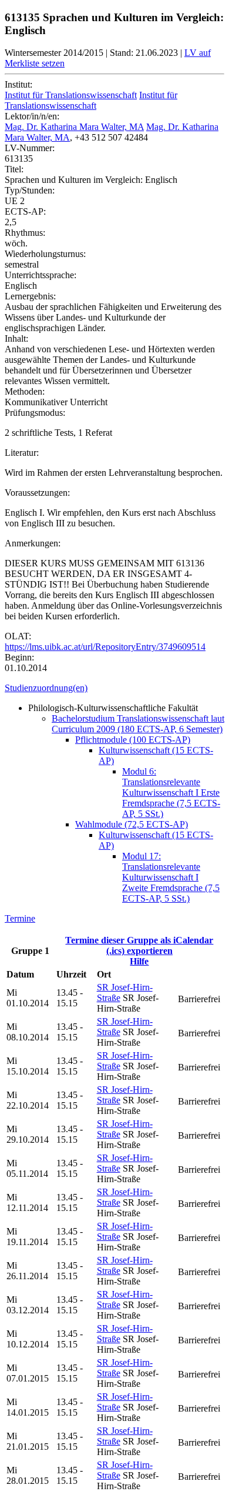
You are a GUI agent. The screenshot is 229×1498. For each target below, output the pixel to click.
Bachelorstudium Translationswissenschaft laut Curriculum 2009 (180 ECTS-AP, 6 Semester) (138, 723)
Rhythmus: (25, 233)
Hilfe (139, 961)
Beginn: (19, 657)
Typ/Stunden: (30, 190)
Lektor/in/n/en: (32, 116)
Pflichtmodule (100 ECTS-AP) (132, 740)
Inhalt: (16, 338)
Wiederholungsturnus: (45, 254)
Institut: (18, 84)
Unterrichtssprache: (40, 275)
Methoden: (25, 391)
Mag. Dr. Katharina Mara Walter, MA (74, 127)
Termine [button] (20, 918)
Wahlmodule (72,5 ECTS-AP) (131, 824)
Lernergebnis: (30, 296)
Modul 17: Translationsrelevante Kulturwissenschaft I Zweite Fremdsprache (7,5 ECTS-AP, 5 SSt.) (171, 877)
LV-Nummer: (30, 148)
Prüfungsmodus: (35, 413)
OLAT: (18, 636)
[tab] (114, 688)
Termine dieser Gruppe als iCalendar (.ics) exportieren (139, 945)
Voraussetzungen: (37, 493)
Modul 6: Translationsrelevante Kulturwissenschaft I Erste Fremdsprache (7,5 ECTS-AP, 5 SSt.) (171, 792)
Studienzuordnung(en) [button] (46, 688)
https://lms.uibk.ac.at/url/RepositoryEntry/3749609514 (105, 647)
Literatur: (22, 453)
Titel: (14, 169)
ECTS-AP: (25, 211)
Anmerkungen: (32, 543)
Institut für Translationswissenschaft (71, 95)
